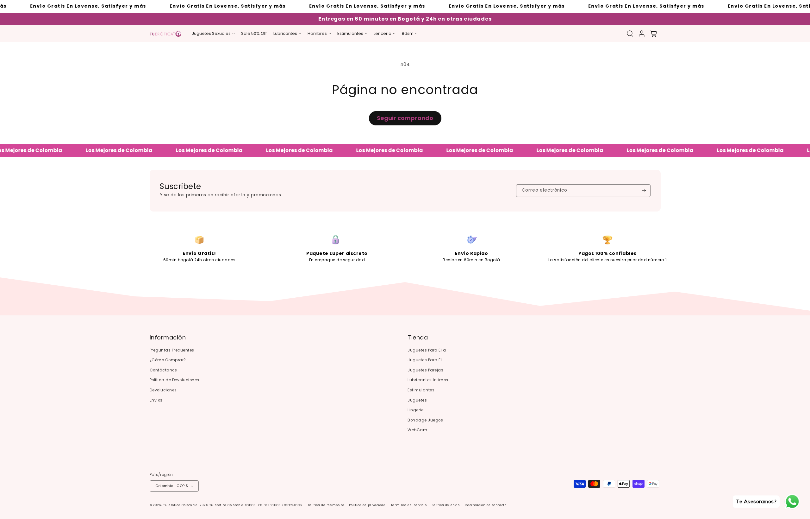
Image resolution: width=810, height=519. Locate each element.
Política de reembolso (326, 505)
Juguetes (417, 400)
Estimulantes (421, 390)
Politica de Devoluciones (174, 380)
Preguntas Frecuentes (172, 350)
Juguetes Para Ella (427, 350)
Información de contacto (486, 505)
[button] (213, 34)
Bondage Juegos (425, 420)
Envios (156, 400)
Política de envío (445, 505)
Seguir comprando (405, 118)
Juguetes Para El (425, 360)
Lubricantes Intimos (428, 380)
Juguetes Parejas (425, 370)
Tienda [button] (418, 337)
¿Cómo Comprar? (168, 360)
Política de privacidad (367, 505)
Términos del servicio (409, 505)
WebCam (417, 430)
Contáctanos (163, 370)
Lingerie (415, 410)
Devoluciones (163, 390)
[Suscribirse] (644, 190)
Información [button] (168, 337)
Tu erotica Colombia (180, 505)
